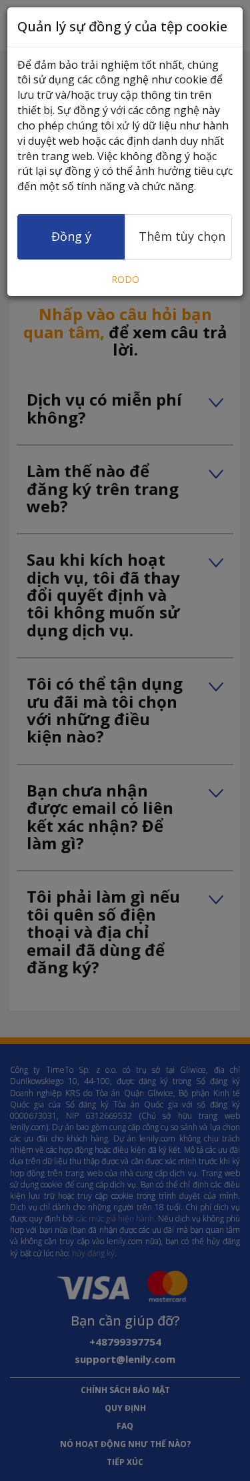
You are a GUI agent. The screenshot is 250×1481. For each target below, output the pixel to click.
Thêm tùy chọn (182, 236)
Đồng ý (71, 236)
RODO (125, 279)
